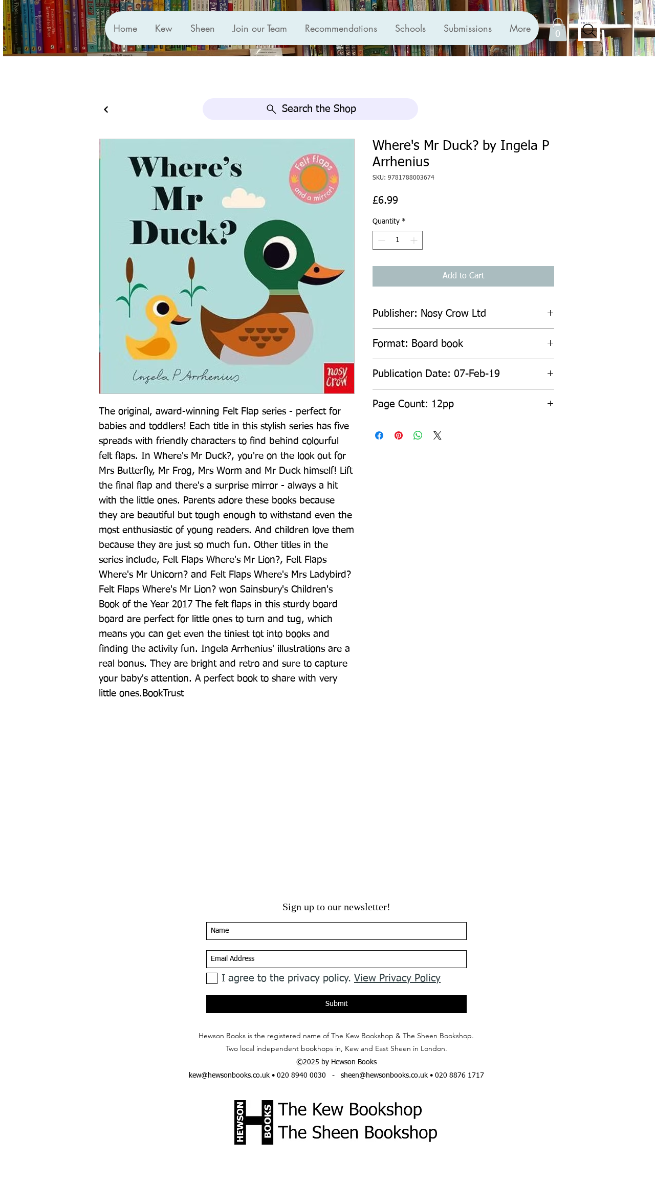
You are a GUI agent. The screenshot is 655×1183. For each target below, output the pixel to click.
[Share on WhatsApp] (418, 435)
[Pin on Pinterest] (398, 435)
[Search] (589, 30)
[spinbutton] (397, 240)
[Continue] (106, 110)
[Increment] (414, 240)
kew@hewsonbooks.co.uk (229, 1075)
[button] (341, 28)
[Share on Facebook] (379, 435)
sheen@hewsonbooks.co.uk (384, 1075)
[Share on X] (437, 435)
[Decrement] (380, 240)
